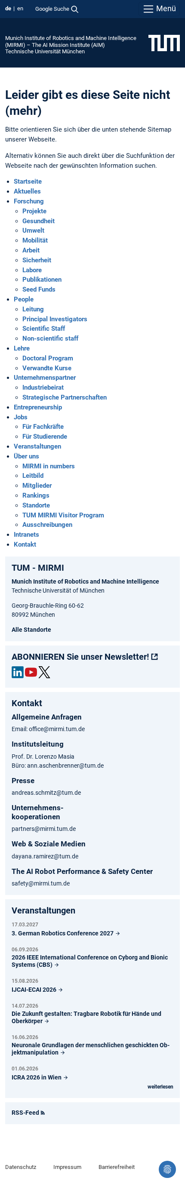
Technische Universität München (45, 51)
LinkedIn (18, 672)
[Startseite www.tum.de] (164, 42)
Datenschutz (20, 1167)
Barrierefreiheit (117, 1167)
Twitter (44, 672)
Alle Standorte (31, 629)
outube (31, 672)
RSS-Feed (25, 1112)
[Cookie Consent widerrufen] (167, 1169)
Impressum (67, 1167)
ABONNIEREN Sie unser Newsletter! (80, 657)
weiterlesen (160, 1087)
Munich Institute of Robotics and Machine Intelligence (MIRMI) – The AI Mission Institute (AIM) (70, 41)
